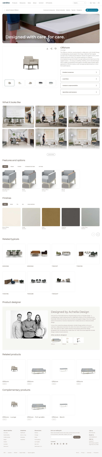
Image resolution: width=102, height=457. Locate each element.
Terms (77, 452)
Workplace (22, 437)
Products (14, 3)
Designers (79, 10)
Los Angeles (37, 441)
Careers (5, 441)
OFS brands (49, 3)
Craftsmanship (7, 437)
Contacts (5, 444)
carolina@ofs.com (93, 437)
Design (5, 439)
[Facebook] (54, 444)
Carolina (10, 452)
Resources (22, 3)
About (34, 3)
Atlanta (36, 432)
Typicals (73, 10)
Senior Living (23, 434)
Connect (41, 3)
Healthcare (22, 432)
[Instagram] (51, 444)
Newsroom (6, 446)
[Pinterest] (63, 444)
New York (37, 444)
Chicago (36, 434)
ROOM (15, 452)
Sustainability (6, 434)
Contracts (89, 452)
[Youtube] (66, 444)
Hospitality (22, 439)
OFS (4, 452)
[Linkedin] (57, 444)
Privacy (83, 452)
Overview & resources (49, 10)
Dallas (36, 437)
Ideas (29, 3)
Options (68, 10)
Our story (6, 432)
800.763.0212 (92, 432)
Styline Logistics (31, 452)
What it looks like (60, 10)
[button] (51, 154)
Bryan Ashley (22, 452)
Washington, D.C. (38, 446)
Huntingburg (37, 439)
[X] (60, 444)
